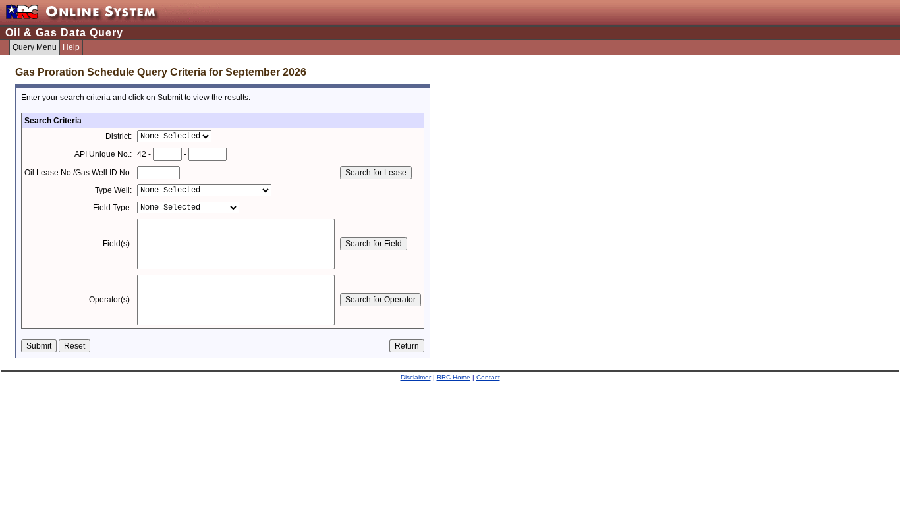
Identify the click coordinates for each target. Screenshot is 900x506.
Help (71, 47)
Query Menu (35, 47)
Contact (488, 377)
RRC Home (453, 377)
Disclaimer (416, 377)
